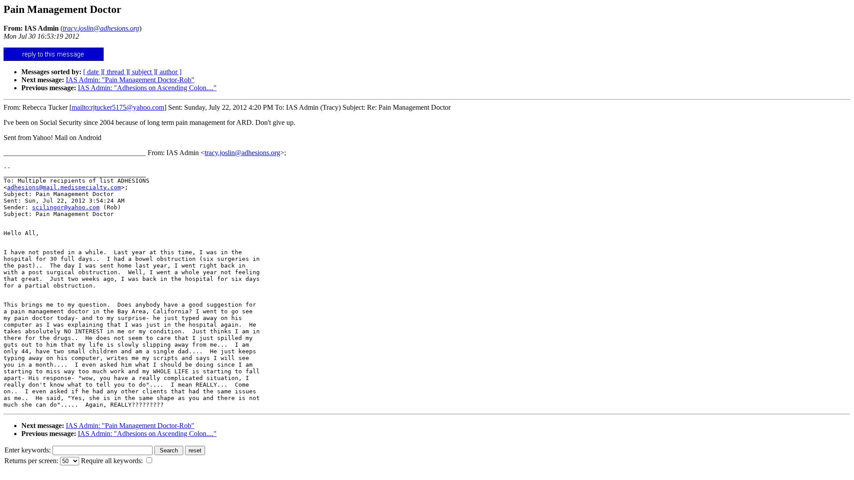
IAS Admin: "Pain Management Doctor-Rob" (130, 80)
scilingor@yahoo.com (66, 207)
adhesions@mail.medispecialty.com (64, 187)
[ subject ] (142, 72)
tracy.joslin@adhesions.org (242, 152)
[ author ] (168, 72)
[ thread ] (115, 72)
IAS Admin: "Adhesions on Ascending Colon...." (147, 88)
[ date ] (93, 72)
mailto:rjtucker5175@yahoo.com (118, 107)
